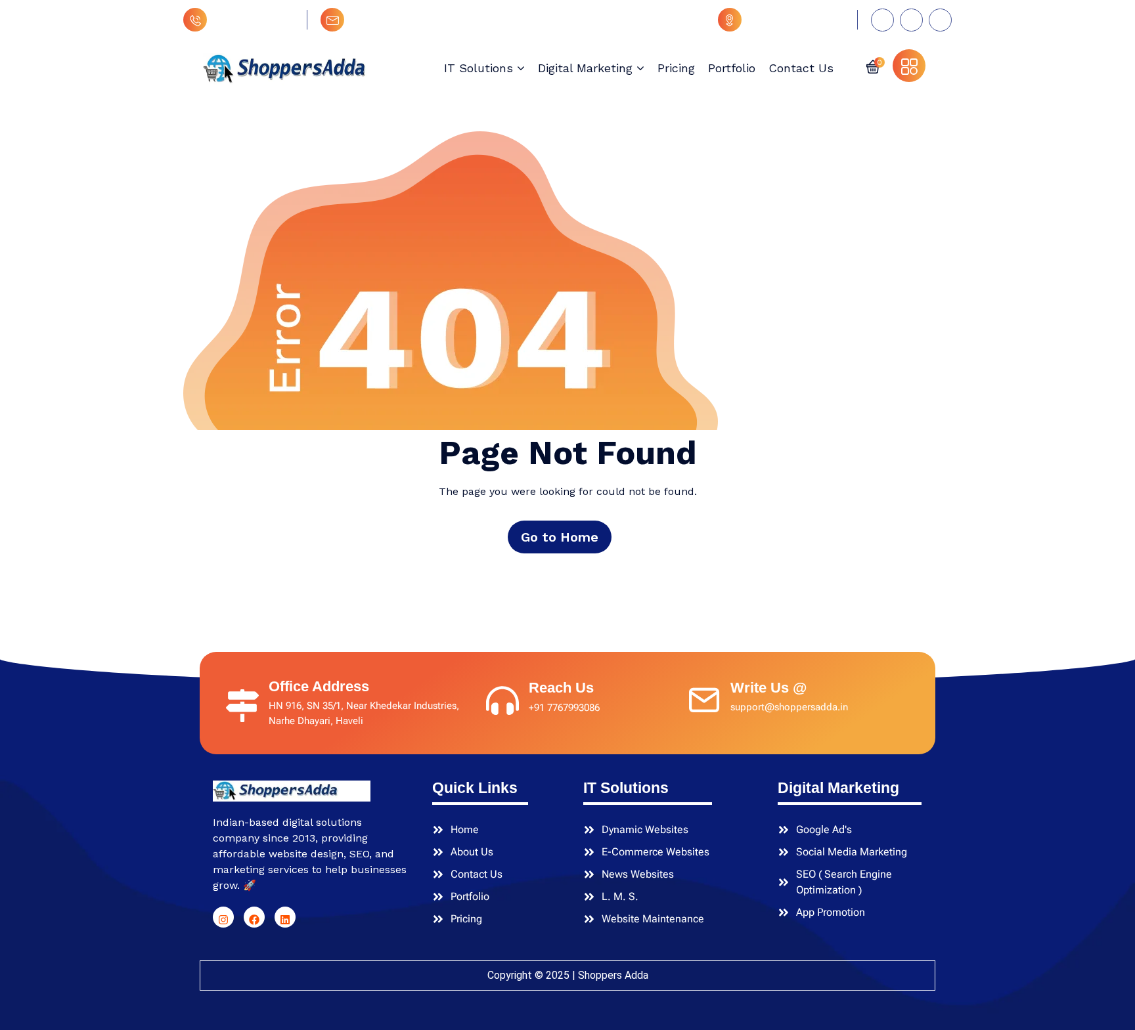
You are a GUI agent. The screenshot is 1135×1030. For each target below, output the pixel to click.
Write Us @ (768, 687)
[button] (872, 65)
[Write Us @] (704, 697)
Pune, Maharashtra (796, 19)
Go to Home (559, 537)
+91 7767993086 (253, 19)
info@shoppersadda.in (407, 19)
